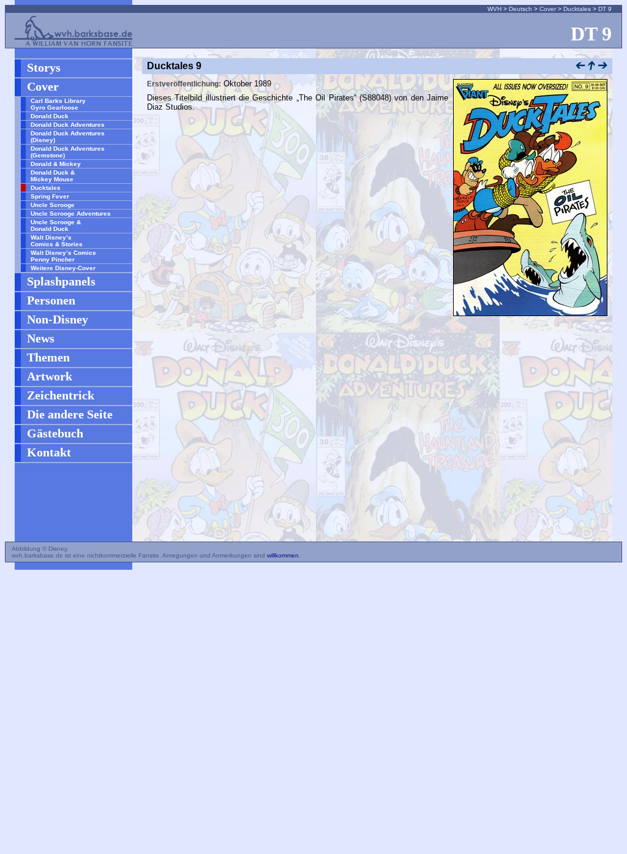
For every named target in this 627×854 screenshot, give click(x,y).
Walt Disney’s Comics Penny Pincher (63, 256)
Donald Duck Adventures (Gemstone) (68, 152)
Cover (547, 9)
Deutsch (520, 9)
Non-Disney (57, 319)
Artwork (49, 376)
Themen (48, 357)
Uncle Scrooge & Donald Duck (56, 225)
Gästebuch (55, 433)
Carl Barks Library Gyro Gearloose (58, 104)
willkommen (283, 555)
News (40, 338)
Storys (44, 67)
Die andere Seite (70, 414)
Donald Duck (50, 116)
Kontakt (49, 452)
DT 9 (605, 9)
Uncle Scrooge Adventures (71, 213)
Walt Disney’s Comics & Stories (57, 241)
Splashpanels (61, 281)
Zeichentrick (60, 395)
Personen (51, 300)
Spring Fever (50, 196)
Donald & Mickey (56, 164)
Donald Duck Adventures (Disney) (68, 136)
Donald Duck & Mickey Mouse (53, 176)
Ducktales (577, 9)
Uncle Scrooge (53, 205)
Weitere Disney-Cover (63, 268)
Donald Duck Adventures (68, 124)
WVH (494, 9)
